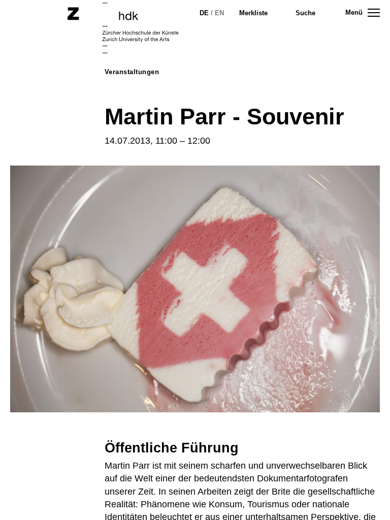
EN (219, 13)
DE (204, 13)
